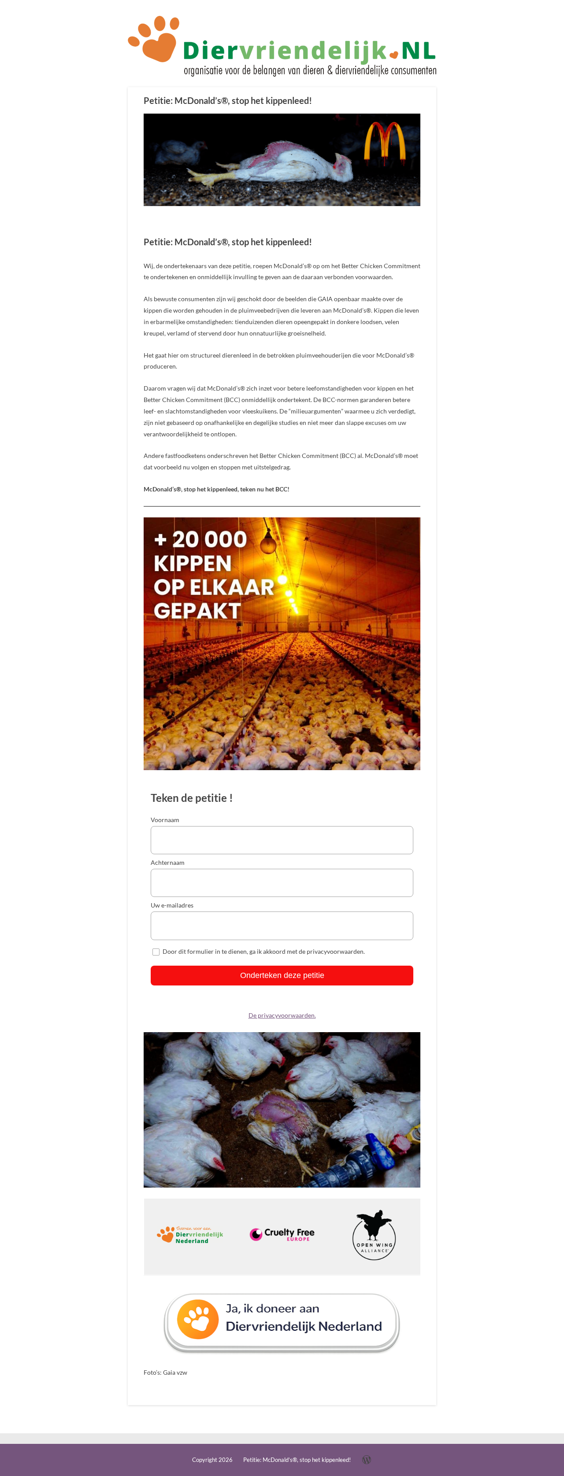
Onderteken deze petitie (282, 975)
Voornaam (165, 819)
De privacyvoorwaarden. (282, 1015)
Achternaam (168, 862)
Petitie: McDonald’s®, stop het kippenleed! (228, 100)
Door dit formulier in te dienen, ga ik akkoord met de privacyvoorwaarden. (264, 951)
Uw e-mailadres (172, 905)
